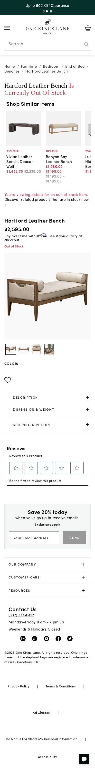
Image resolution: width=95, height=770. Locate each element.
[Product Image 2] (36, 349)
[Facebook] (59, 638)
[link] (47, 397)
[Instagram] (24, 638)
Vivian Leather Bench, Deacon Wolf (20, 161)
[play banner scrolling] (51, 11)
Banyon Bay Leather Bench (59, 159)
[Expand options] (87, 397)
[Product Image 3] (49, 349)
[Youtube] (47, 638)
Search (16, 43)
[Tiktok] (35, 638)
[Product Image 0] (10, 349)
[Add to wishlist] (7, 380)
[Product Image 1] (23, 349)
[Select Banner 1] (47, 11)
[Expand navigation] (10, 28)
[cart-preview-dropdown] (88, 28)
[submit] (86, 44)
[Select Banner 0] (44, 11)
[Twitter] (71, 638)
